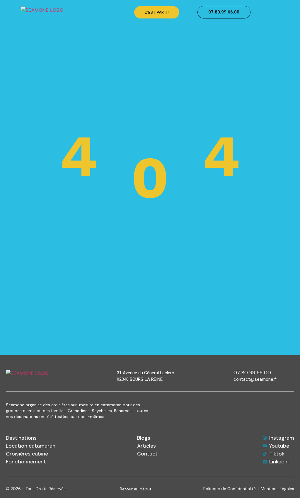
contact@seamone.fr (255, 379)
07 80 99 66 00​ (252, 372)
